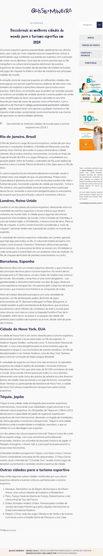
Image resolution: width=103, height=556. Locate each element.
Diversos (36, 23)
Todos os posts (91, 45)
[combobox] (87, 25)
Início (91, 38)
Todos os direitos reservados (55, 551)
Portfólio (91, 63)
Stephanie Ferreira (67, 553)
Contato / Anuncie (86, 54)
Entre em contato (82, 551)
